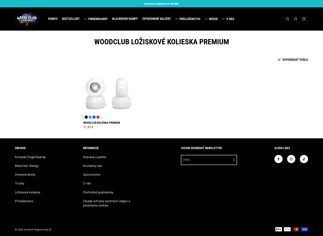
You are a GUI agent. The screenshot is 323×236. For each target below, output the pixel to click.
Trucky (19, 183)
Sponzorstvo (91, 175)
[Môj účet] (296, 19)
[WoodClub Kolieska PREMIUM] (108, 93)
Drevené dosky (25, 175)
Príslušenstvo (24, 201)
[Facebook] (278, 159)
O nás (87, 183)
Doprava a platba (94, 157)
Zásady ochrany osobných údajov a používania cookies (106, 203)
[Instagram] (291, 159)
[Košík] (304, 19)
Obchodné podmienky (98, 192)
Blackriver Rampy (27, 166)
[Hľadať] (287, 19)
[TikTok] (304, 159)
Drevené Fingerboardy (36, 229)
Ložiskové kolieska (27, 192)
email (186, 159)
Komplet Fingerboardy (30, 157)
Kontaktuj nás (92, 166)
